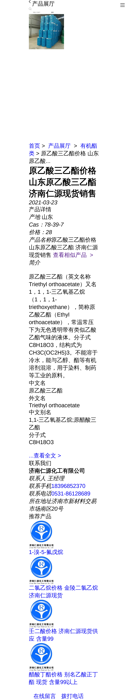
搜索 (52, 12)
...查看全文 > (45, 455)
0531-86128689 (70, 493)
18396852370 (68, 486)
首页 (34, 146)
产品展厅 (59, 146)
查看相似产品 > (73, 255)
